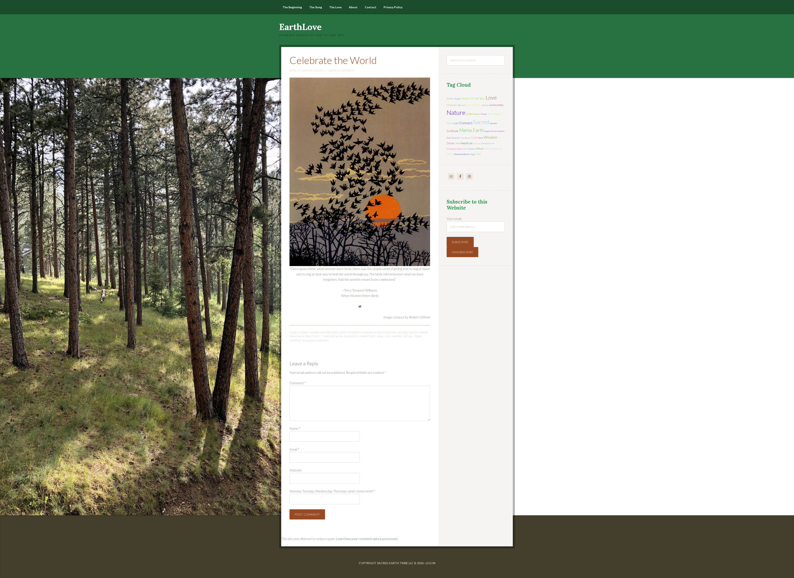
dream (451, 143)
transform (465, 138)
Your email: (454, 219)
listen (469, 113)
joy (387, 336)
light (456, 123)
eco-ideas (473, 105)
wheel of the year (473, 98)
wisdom (323, 340)
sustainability (496, 105)
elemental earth (461, 154)
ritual (408, 336)
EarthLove (300, 26)
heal (380, 336)
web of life (466, 143)
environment (498, 131)
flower (484, 114)
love (491, 97)
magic (472, 154)
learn (488, 131)
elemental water (454, 148)
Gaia (449, 137)
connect (465, 123)
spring (450, 154)
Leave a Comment (342, 70)
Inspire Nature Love (323, 332)
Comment (297, 383)
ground (476, 143)
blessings (351, 336)
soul (463, 105)
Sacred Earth (408, 332)
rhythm (496, 114)
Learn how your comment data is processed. (367, 539)
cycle (474, 137)
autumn (456, 138)
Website (295, 470)
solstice (485, 105)
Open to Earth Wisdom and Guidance (368, 332)
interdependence (493, 148)
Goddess (472, 148)
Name (294, 428)
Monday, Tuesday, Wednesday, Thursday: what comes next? (332, 491)
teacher (477, 114)
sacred (481, 122)
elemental (452, 105)
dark (490, 114)
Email (294, 449)
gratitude (368, 336)
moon (480, 138)
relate (457, 98)
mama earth (471, 130)
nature (396, 336)
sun (465, 148)
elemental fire (487, 143)
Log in (430, 563)
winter (450, 98)
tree (457, 143)
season (493, 123)
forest (450, 123)
